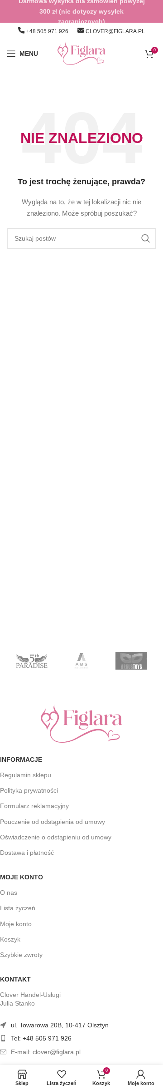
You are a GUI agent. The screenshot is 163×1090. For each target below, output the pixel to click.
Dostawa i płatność (27, 852)
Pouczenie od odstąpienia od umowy (52, 821)
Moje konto (21, 877)
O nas (8, 892)
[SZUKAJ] (145, 238)
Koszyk (10, 939)
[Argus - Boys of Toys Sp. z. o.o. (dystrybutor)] (131, 661)
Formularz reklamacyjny (34, 805)
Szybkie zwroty (21, 954)
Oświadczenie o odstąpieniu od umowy (55, 837)
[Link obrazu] (81, 722)
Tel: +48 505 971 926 (41, 1038)
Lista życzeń (17, 908)
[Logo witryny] (82, 53)
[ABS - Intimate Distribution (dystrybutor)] (81, 661)
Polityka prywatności (29, 790)
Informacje (21, 759)
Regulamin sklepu (25, 775)
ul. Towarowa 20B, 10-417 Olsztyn (60, 1025)
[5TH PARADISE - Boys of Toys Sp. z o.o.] (32, 661)
